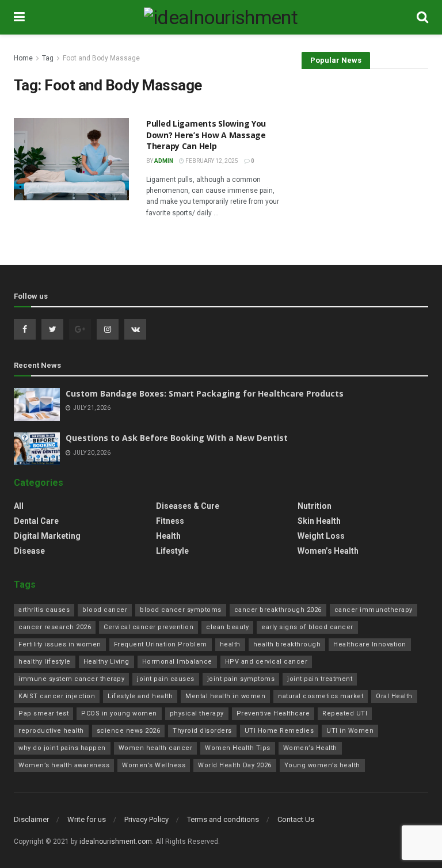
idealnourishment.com (115, 841)
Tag (48, 58)
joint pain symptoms (241, 679)
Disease (29, 550)
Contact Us (295, 819)
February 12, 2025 (211, 161)
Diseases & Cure (187, 506)
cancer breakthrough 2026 (278, 610)
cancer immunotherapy (373, 610)
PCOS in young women (119, 713)
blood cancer (104, 610)
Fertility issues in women (59, 644)
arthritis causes (44, 610)
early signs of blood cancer (307, 627)
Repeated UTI (344, 713)
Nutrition (315, 506)
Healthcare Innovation (369, 644)
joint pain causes (166, 679)
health (230, 644)
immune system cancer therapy (71, 679)
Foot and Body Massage (101, 58)
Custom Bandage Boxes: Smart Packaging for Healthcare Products (205, 393)
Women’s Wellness (153, 765)
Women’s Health (328, 550)
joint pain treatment (319, 679)
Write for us (86, 819)
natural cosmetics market (320, 696)
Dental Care (36, 521)
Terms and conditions (223, 819)
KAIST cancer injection (56, 696)
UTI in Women (350, 730)
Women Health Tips (237, 748)
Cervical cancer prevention (148, 627)
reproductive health (51, 730)
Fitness (170, 521)
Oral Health (394, 696)
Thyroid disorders (202, 730)
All (19, 506)
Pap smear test (43, 713)
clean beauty (227, 627)
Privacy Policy (146, 819)
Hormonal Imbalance (177, 661)
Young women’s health (322, 765)
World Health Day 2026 (235, 765)
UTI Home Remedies (279, 730)
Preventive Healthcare (273, 713)
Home (23, 58)
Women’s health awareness (63, 765)
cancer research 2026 (54, 627)
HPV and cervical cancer (266, 661)
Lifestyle (172, 550)
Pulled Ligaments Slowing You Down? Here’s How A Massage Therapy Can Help (206, 134)
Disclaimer (31, 819)
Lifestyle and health (140, 696)
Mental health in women (225, 696)
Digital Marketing (47, 535)
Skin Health (319, 521)
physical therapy (197, 713)
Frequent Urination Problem (160, 644)
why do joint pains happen (62, 748)
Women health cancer (156, 748)
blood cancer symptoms (181, 610)
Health (168, 535)
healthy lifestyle (44, 661)
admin (163, 161)
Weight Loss (321, 535)
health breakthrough (287, 644)
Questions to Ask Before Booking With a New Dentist (177, 437)
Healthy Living (106, 661)
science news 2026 (129, 730)
